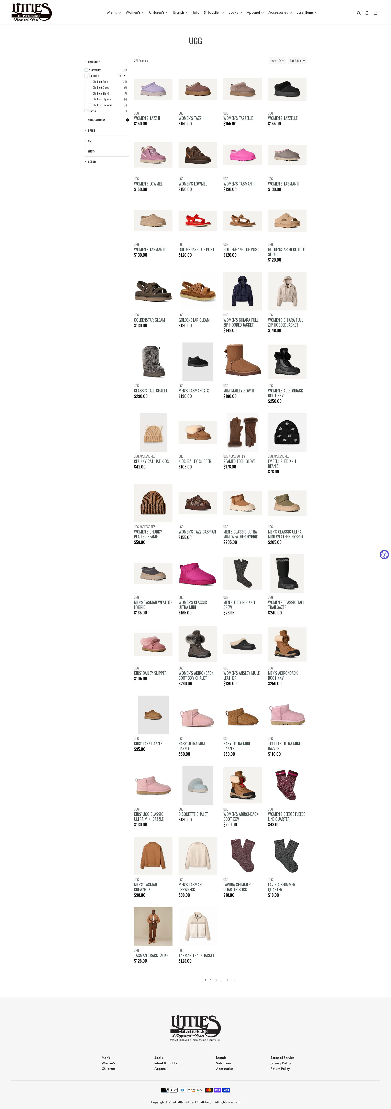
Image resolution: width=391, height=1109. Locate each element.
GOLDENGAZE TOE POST (196, 249)
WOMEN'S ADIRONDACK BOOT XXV (285, 393)
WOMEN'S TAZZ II (147, 118)
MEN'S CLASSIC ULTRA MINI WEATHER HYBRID (240, 534)
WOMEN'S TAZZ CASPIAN (197, 531)
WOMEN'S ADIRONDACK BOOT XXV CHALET (196, 675)
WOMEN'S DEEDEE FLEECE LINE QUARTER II (286, 816)
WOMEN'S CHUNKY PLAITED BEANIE (148, 534)
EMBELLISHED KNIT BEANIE (282, 463)
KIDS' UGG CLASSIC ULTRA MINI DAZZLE (149, 816)
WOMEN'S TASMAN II (239, 183)
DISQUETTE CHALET (193, 814)
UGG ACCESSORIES (145, 456)
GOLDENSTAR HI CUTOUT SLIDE (287, 252)
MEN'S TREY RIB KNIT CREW (239, 605)
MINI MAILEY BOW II (238, 390)
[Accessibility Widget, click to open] (384, 554)
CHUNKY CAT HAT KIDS (151, 461)
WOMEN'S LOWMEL (148, 183)
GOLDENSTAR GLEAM (149, 319)
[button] (297, 60)
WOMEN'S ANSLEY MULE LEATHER (241, 675)
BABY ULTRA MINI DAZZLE (192, 746)
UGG (136, 113)
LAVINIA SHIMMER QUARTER (281, 887)
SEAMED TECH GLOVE (239, 461)
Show (273, 61)
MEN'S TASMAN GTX (194, 390)
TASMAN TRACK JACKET (152, 955)
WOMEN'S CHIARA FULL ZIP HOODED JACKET (240, 322)
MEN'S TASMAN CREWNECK (145, 887)
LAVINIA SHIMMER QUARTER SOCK (237, 887)
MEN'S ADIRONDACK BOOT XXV (283, 675)
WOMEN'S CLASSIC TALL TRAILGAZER (286, 605)
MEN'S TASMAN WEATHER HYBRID (153, 605)
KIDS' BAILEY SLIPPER (195, 461)
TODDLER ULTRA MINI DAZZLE (284, 746)
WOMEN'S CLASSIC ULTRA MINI (193, 605)
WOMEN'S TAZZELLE (238, 118)
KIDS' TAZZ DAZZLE (148, 743)
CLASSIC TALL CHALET (151, 390)
